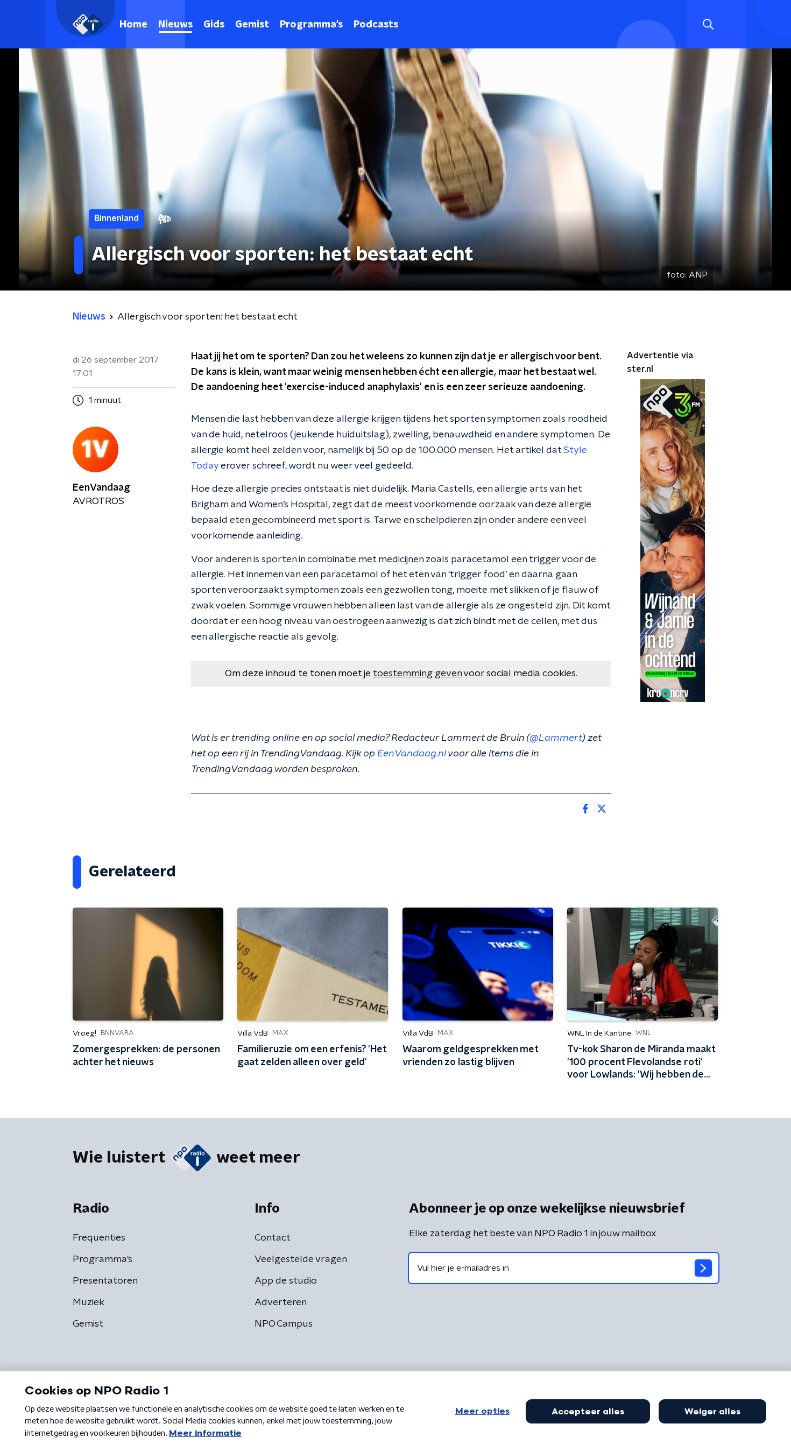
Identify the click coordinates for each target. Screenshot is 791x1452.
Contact (273, 1238)
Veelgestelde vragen (301, 1259)
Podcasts (376, 25)
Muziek (88, 1302)
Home (133, 25)
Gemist (252, 25)
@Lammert (555, 738)
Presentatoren (105, 1281)
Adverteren (281, 1302)
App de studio (286, 1281)
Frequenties (99, 1238)
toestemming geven (417, 673)
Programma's (311, 25)
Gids (213, 25)
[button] (707, 24)
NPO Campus (284, 1324)
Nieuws (175, 25)
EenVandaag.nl (411, 754)
